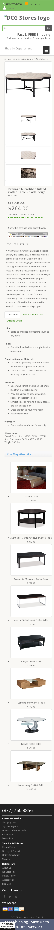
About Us (6, 867)
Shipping (6, 859)
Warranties (7, 838)
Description (12, 314)
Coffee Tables (40, 59)
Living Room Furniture (22, 59)
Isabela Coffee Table (31, 744)
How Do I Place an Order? (14, 830)
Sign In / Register (10, 826)
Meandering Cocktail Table (31, 785)
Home (7, 59)
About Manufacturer (33, 314)
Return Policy (8, 847)
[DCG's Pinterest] (16, 896)
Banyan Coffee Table (31, 661)
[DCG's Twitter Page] (10, 896)
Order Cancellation (11, 855)
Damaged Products (11, 851)
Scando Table (31, 496)
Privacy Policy (8, 875)
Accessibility (8, 879)
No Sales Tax (8, 871)
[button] (27, 924)
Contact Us (7, 834)
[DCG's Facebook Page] (4, 896)
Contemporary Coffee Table (31, 702)
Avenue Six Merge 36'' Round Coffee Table (31, 537)
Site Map (6, 883)
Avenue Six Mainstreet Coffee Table (31, 579)
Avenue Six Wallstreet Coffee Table (31, 620)
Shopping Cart (9, 822)
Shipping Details (14, 320)
